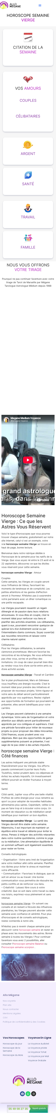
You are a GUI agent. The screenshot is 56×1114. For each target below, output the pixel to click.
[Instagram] (33, 1093)
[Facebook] (22, 1093)
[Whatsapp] (28, 1093)
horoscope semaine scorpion (18, 947)
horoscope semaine (29, 929)
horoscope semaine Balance (28, 943)
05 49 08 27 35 (18, 1108)
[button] (40, 5)
